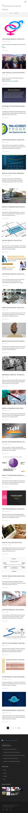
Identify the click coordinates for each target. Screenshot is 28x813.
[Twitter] (7, 809)
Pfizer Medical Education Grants (14, 677)
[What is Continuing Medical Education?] (14, 464)
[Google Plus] (10, 809)
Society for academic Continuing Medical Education (14, 643)
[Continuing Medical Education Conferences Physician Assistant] (14, 497)
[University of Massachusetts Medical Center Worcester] (17, 793)
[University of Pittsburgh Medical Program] (13, 793)
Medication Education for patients (14, 341)
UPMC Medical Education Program (14, 73)
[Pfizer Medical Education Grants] (14, 665)
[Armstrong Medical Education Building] (14, 296)
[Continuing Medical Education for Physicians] (14, 128)
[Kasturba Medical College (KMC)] (4, 793)
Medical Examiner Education (12, 408)
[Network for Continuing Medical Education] (14, 95)
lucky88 (3, 47)
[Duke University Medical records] (13, 789)
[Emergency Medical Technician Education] (14, 363)
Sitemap (5, 776)
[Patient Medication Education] (14, 565)
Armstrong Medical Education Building (14, 308)
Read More (5, 50)
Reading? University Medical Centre (10, 758)
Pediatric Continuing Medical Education (11, 761)
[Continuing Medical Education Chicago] (14, 27)
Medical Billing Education (12, 542)
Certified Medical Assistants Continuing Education (14, 610)
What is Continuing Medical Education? (14, 475)
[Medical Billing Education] (14, 531)
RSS (4, 779)
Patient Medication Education (13, 576)
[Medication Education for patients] (14, 330)
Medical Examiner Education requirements (14, 207)
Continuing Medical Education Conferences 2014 (14, 274)
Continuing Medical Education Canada (14, 710)
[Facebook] (3, 809)
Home (11, 13)
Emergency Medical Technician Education (14, 375)
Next (19, 728)
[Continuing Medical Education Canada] (14, 699)
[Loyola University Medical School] (8, 793)
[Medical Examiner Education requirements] (14, 195)
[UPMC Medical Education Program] (14, 61)
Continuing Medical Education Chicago (14, 39)
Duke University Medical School (10, 749)
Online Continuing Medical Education (14, 442)
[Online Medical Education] (14, 229)
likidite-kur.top (10, 81)
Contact (5, 773)
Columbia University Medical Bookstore (11, 752)
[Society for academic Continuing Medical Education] (14, 632)
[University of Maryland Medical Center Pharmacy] (21, 789)
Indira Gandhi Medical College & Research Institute (14, 755)
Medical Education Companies (13, 173)
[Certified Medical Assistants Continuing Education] (14, 598)
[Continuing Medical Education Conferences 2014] (14, 262)
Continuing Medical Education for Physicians (14, 140)
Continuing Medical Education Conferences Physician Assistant (14, 509)
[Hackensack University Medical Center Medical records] (17, 789)
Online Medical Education (12, 240)
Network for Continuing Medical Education (14, 106)
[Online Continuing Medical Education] (14, 430)
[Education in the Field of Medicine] (13, 7)
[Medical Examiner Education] (14, 397)
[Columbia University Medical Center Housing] (4, 789)
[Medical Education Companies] (14, 162)
